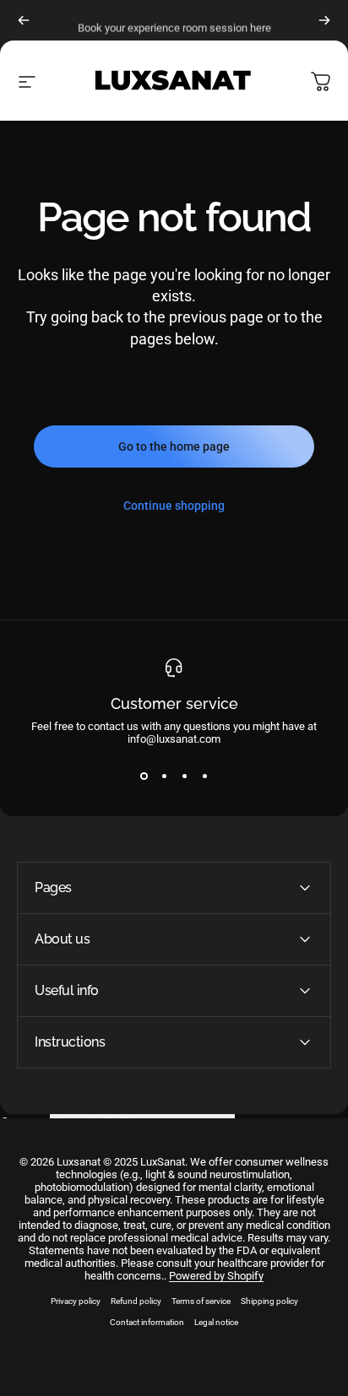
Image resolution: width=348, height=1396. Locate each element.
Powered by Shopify (216, 1275)
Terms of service (201, 1301)
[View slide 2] (164, 776)
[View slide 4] (204, 776)
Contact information (147, 1322)
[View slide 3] (184, 776)
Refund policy (136, 1301)
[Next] (324, 20)
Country (23, 1123)
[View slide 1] (143, 776)
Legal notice (216, 1322)
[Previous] (23, 20)
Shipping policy (269, 1301)
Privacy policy (76, 1301)
